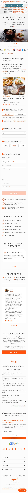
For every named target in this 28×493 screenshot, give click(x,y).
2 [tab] (13, 43)
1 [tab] (11, 43)
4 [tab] (16, 43)
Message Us (12, 1)
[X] (21, 449)
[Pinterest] (18, 449)
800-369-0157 (21, 484)
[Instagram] (3, 449)
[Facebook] (6, 449)
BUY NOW (14, 352)
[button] (1, 2)
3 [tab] (14, 43)
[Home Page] (6, 2)
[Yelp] (12, 449)
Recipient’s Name (8, 162)
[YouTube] (15, 449)
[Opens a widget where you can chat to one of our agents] (22, 490)
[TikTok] (9, 449)
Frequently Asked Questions (20, 405)
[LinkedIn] (24, 449)
